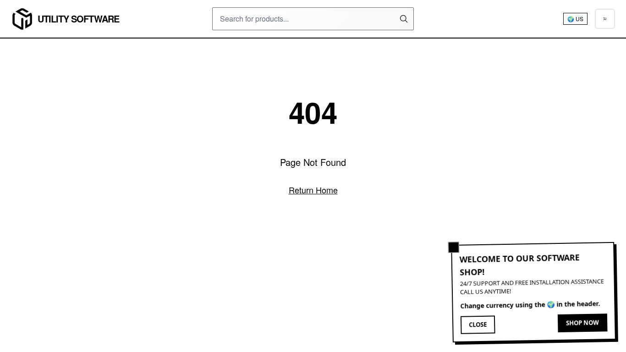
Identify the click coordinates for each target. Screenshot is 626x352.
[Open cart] (605, 19)
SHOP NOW (582, 323)
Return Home (313, 190)
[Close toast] (453, 247)
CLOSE (478, 325)
